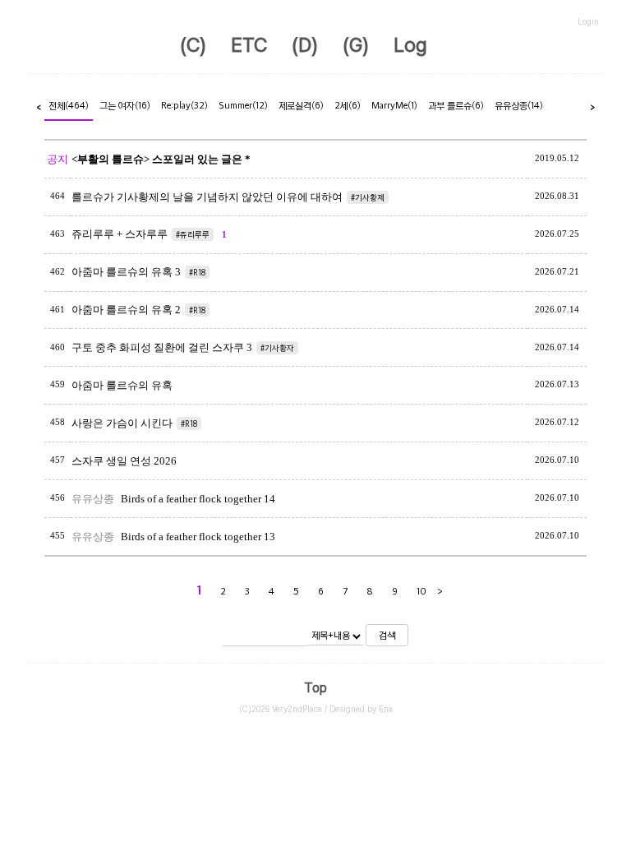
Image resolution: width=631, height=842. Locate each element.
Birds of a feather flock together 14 (198, 499)
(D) (305, 45)
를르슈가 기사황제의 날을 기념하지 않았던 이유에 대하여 (207, 197)
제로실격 (301, 105)
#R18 (197, 272)
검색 (387, 635)
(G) (356, 45)
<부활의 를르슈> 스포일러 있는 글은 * (161, 159)
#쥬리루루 (193, 234)
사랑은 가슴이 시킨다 (122, 423)
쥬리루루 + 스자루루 (119, 234)
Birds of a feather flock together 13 (198, 536)
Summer (243, 105)
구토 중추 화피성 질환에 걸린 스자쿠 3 (161, 347)
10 (421, 591)
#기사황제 (368, 197)
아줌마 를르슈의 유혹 (122, 385)
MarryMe (394, 105)
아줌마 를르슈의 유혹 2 (126, 309)
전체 (68, 105)
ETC (249, 45)
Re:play (184, 105)
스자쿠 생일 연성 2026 (124, 461)
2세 (347, 105)
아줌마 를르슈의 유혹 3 (126, 272)
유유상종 (519, 105)
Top (315, 688)
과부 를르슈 (456, 105)
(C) (193, 45)
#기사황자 (277, 348)
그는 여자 (124, 105)
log (410, 45)
